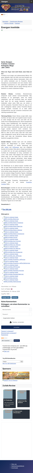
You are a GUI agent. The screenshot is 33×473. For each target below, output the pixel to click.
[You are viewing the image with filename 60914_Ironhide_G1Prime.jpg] (18, 266)
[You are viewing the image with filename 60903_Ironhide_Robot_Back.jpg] (18, 225)
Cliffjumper (15, 147)
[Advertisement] (16, 440)
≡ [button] (31, 1)
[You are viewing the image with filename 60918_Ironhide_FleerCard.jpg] (18, 280)
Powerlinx (14, 297)
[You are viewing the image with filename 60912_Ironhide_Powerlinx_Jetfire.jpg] (18, 258)
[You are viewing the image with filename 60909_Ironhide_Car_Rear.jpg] (18, 247)
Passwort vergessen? (7, 331)
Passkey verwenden (18, 322)
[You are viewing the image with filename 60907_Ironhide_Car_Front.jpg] (18, 240)
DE (4, 14)
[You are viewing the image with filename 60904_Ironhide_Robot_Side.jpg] (18, 229)
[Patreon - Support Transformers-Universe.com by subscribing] (10, 380)
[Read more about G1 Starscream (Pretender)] (8, 414)
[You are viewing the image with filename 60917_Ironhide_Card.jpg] (18, 277)
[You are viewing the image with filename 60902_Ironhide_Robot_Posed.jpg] (18, 221)
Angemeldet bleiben (9, 318)
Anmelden (16, 327)
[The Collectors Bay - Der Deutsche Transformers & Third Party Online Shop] (16, 375)
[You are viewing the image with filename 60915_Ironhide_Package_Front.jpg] (18, 269)
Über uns (6, 351)
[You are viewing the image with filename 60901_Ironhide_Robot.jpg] (18, 218)
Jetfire (6, 147)
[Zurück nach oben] (31, 471)
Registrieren (4, 335)
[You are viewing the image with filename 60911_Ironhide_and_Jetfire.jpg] (18, 254)
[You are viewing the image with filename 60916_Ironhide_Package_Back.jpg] (18, 273)
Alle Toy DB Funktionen (9, 363)
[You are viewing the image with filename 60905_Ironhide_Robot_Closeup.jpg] (18, 232)
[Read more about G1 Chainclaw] (8, 394)
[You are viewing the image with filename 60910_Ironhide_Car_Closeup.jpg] (18, 251)
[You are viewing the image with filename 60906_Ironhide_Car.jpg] (18, 236)
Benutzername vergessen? (8, 333)
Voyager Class (6, 297)
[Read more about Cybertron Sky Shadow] (21, 394)
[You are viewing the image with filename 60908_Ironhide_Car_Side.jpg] (18, 243)
